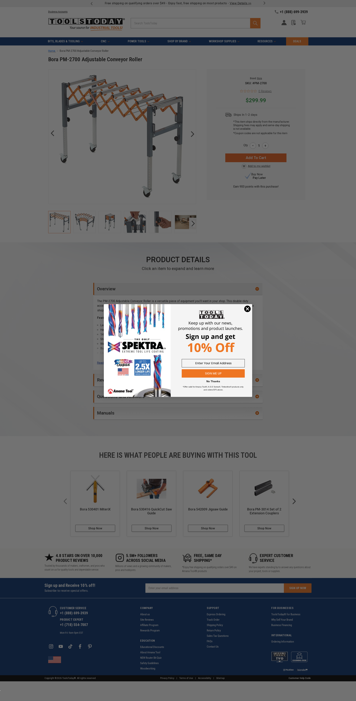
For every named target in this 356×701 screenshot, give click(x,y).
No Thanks (213, 381)
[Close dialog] (247, 309)
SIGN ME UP (213, 373)
